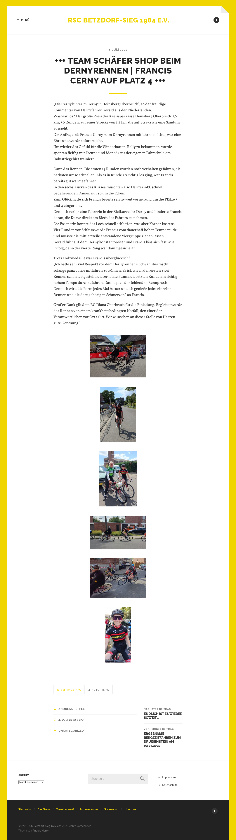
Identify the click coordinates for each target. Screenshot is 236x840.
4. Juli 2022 (118, 49)
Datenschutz (169, 784)
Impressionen (89, 809)
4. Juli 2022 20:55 (71, 720)
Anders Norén (41, 830)
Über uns (130, 809)
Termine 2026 (65, 809)
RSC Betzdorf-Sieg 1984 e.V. (118, 20)
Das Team (43, 809)
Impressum (169, 777)
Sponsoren (111, 809)
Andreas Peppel (71, 709)
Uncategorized (71, 730)
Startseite (24, 809)
